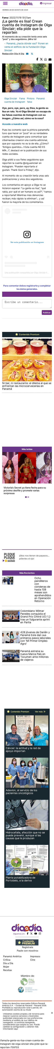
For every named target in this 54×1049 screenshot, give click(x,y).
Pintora (30, 98)
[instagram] (40, 930)
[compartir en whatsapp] (46, 59)
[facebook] (27, 930)
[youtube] (35, 930)
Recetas (7, 967)
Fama (22, 98)
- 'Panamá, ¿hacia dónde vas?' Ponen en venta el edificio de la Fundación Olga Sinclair (26, 47)
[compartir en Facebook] (37, 59)
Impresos (35, 953)
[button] (6, 474)
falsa (29, 101)
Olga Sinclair (10, 98)
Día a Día (8, 960)
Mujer (6, 963)
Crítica (6, 957)
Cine (32, 957)
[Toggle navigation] (5, 3)
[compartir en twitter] (41, 59)
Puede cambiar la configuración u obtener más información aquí (21, 1024)
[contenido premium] (27, 939)
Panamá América (12, 953)
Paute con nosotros (27, 947)
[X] (31, 930)
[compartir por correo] (50, 59)
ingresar (47, 3)
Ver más (39, 709)
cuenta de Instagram (14, 101)
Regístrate (27, 944)
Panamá (40, 98)
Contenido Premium (28, 334)
